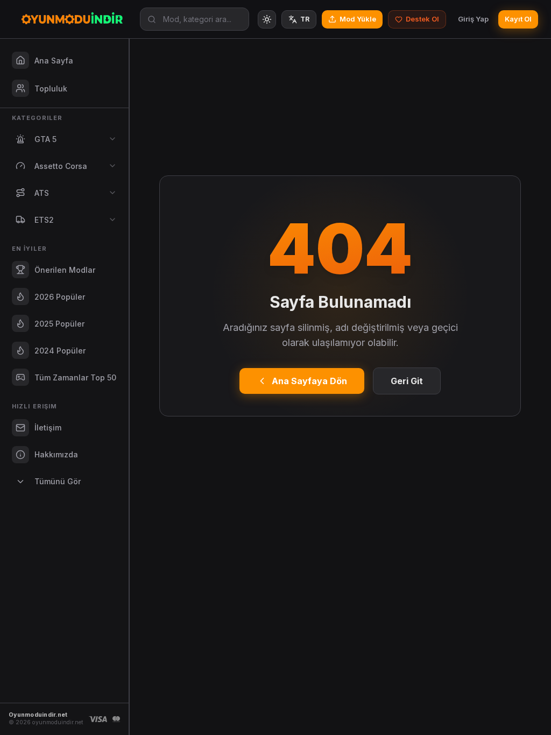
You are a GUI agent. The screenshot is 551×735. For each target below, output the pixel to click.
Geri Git (407, 381)
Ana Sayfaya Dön (309, 381)
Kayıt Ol (518, 19)
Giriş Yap (473, 19)
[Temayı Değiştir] (267, 19)
